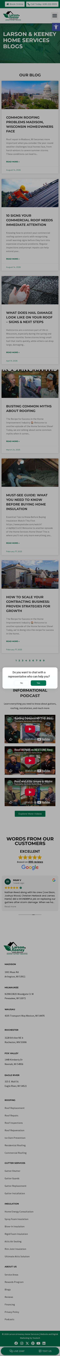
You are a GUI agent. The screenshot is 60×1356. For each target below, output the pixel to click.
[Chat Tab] (30, 678)
